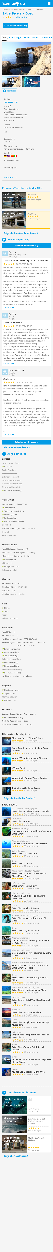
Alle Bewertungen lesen (16, 447)
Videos (35, 37)
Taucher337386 (16, 370)
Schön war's (9, 379)
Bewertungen (15, 37)
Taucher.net (13, 4)
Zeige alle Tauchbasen (15, 1156)
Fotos (27, 37)
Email (15, 102)
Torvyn (12, 252)
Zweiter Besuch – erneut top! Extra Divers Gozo (25, 260)
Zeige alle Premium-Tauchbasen (20, 233)
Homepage (8, 102)
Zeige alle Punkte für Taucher (19, 798)
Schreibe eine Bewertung (15, 25)
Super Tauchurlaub (12, 322)
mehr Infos (9, 177)
